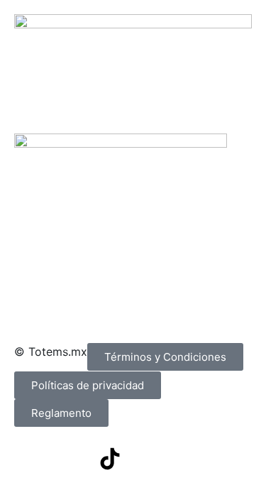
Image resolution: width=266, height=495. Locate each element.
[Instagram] (71, 459)
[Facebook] (32, 459)
